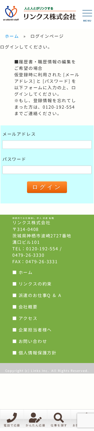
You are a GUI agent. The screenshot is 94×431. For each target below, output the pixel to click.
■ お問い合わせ (29, 341)
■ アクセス (25, 318)
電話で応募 (12, 425)
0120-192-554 (42, 249)
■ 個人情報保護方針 (34, 353)
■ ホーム (22, 272)
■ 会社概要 (25, 307)
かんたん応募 (36, 425)
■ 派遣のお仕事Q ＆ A (36, 295)
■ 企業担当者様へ (32, 330)
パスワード (14, 159)
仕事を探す (59, 425)
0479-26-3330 (28, 255)
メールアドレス (19, 134)
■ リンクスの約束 (32, 284)
